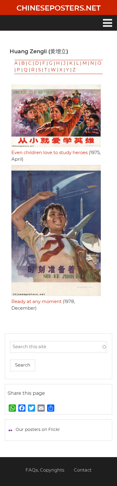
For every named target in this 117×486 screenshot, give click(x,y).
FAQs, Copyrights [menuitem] (45, 470)
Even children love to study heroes (49, 152)
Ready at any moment (36, 301)
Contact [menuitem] (83, 470)
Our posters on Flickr (38, 430)
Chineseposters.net (58, 8)
